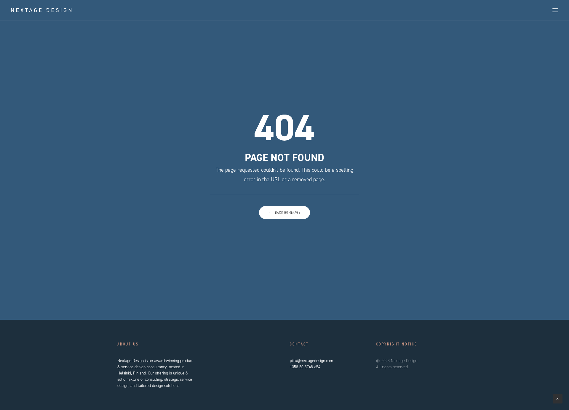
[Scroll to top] (557, 398)
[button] (555, 10)
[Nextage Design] (41, 10)
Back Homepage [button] (288, 212)
